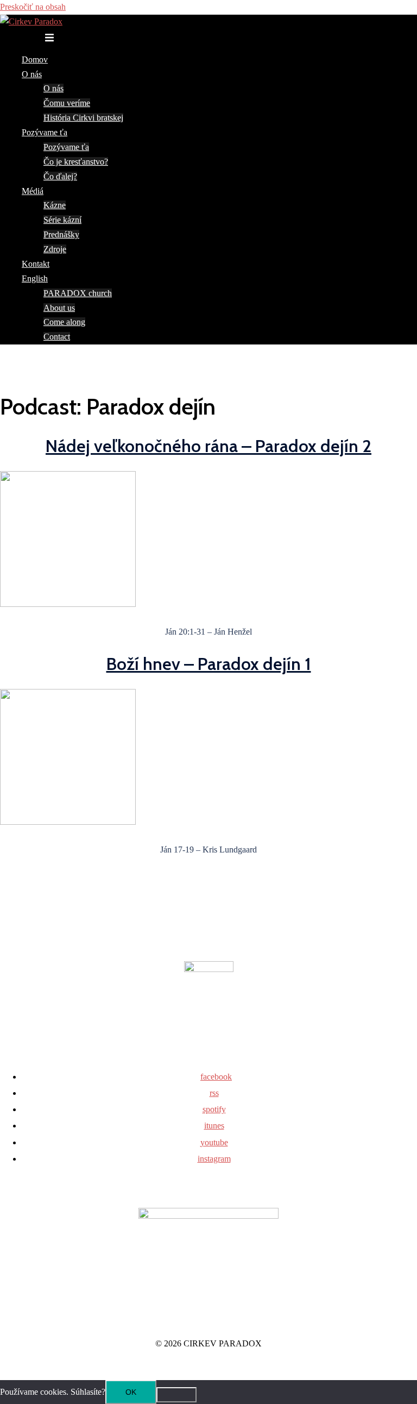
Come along (64, 322)
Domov (35, 59)
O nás (32, 74)
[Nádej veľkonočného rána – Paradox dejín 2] (68, 604)
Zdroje (54, 249)
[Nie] (176, 1394)
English (35, 278)
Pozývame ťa (44, 132)
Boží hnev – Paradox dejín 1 (208, 663)
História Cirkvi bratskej (83, 117)
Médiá (32, 191)
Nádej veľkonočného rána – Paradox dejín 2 (208, 445)
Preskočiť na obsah (33, 6)
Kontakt (35, 263)
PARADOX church (77, 293)
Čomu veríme (66, 103)
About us (59, 307)
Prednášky (61, 234)
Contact (56, 336)
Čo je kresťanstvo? (75, 161)
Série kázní (62, 219)
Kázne (54, 205)
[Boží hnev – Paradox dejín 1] (68, 821)
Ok (130, 1392)
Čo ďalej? (60, 176)
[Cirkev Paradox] (31, 21)
